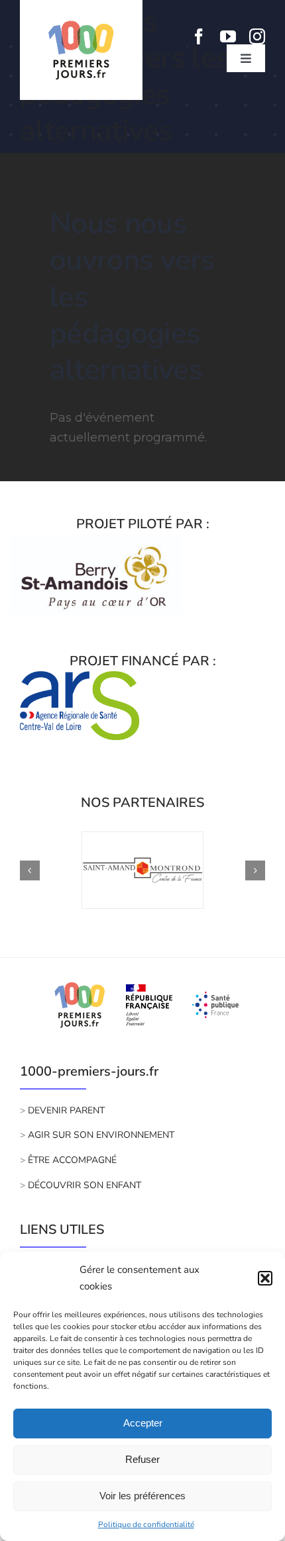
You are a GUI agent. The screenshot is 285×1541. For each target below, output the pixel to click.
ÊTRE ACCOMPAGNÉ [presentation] (72, 1160)
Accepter (142, 1422)
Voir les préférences (142, 1495)
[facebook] (199, 36)
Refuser (142, 1459)
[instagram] (257, 36)
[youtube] (228, 36)
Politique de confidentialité (146, 1524)
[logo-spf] (215, 997)
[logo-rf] (149, 990)
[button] (265, 1278)
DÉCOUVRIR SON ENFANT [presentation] (83, 1185)
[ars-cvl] (79, 677)
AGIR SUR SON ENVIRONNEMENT (101, 1135)
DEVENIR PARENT (66, 1110)
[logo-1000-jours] (79, 980)
